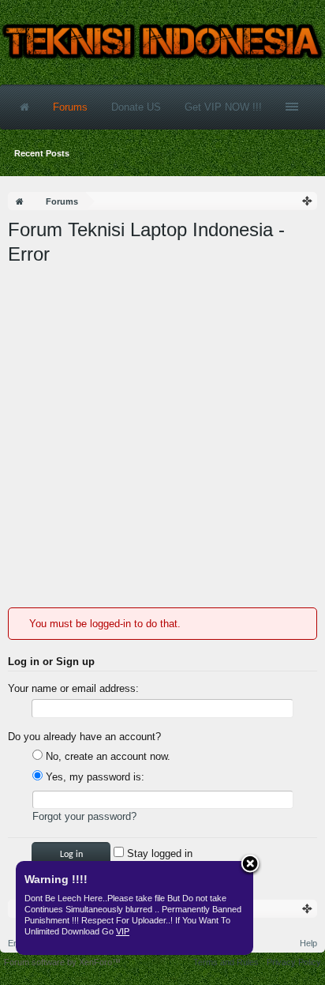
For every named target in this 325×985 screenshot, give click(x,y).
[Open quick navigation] (307, 201)
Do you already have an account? (84, 737)
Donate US (136, 107)
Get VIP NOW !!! (223, 107)
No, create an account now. (106, 756)
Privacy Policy (294, 962)
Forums (70, 107)
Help (308, 943)
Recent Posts (41, 153)
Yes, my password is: (93, 777)
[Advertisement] (162, 437)
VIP (122, 931)
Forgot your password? (84, 816)
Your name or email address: (73, 688)
